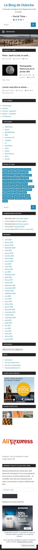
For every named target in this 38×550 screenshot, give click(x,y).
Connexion (8, 360)
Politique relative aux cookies (25, 542)
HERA (30, 181)
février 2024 (9, 258)
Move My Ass (9, 154)
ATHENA (5, 172)
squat (5, 198)
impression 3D (22, 184)
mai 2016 (8, 296)
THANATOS (27, 198)
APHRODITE (19, 169)
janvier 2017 (9, 283)
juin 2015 (8, 326)
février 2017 (9, 280)
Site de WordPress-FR (12, 368)
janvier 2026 (9, 245)
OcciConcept (6, 106)
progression (7, 195)
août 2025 (8, 250)
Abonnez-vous (10, 496)
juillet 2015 (8, 323)
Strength (19, 198)
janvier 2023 (9, 261)
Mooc (20, 189)
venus (5, 201)
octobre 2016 (9, 291)
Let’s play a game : (22, 218)
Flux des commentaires (13, 365)
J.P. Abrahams (6, 116)
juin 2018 (8, 272)
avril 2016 (8, 299)
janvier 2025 (9, 253)
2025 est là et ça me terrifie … (25, 229)
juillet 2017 (8, 277)
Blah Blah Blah (9, 132)
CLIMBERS (22, 175)
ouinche (17, 192)
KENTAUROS (6, 189)
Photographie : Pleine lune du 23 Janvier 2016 (27, 69)
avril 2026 (8, 240)
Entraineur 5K (9, 138)
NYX (11, 192)
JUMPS (31, 186)
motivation (27, 189)
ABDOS (12, 169)
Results (7, 159)
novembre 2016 (10, 288)
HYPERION (13, 184)
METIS (14, 189)
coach (29, 175)
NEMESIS (5, 192)
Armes (7, 130)
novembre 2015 (10, 312)
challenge (6, 175)
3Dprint (5, 169)
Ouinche (18, 59)
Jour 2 (26, 186)
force (26, 178)
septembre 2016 (10, 293)
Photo (26, 59)
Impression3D (7, 186)
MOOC (7, 151)
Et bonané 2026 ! (19, 227)
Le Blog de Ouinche (19, 5)
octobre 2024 (9, 256)
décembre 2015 (10, 309)
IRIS (15, 186)
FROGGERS (15, 181)
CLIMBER (14, 175)
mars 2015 (8, 334)
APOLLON (28, 169)
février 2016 (9, 304)
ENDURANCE (18, 178)
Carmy (7, 227)
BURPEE (12, 172)
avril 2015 (8, 331)
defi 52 (5, 178)
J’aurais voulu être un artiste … (15, 87)
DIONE (11, 178)
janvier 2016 (9, 307)
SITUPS (27, 195)
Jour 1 (20, 186)
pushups (16, 195)
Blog (7, 93)
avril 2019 (8, 264)
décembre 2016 (10, 285)
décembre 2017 (10, 275)
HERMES (5, 184)
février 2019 (9, 269)
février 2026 (9, 242)
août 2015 (8, 320)
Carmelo (5, 108)
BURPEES (18, 172)
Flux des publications (12, 363)
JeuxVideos (8, 146)
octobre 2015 (9, 315)
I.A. (6, 143)
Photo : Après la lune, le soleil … (16, 55)
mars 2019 (8, 267)
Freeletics (8, 140)
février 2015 (9, 336)
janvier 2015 (9, 339)
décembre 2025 (10, 248)
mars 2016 (8, 301)
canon (25, 172)
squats (11, 198)
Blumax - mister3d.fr (9, 114)
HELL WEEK (23, 181)
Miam (7, 148)
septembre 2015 (10, 318)
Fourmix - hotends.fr (9, 111)
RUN (22, 195)
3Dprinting (8, 127)
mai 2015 (8, 328)
